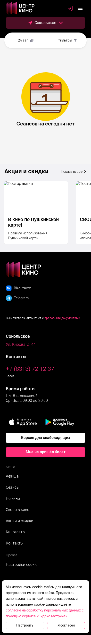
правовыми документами (62, 318)
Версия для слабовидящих (45, 437)
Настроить (24, 625)
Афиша (12, 476)
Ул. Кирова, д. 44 (21, 344)
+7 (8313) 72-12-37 (30, 368)
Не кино (13, 498)
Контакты (15, 543)
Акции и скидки (19, 521)
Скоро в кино (17, 509)
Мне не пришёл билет (46, 452)
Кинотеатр (15, 532)
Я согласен (66, 625)
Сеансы (12, 487)
